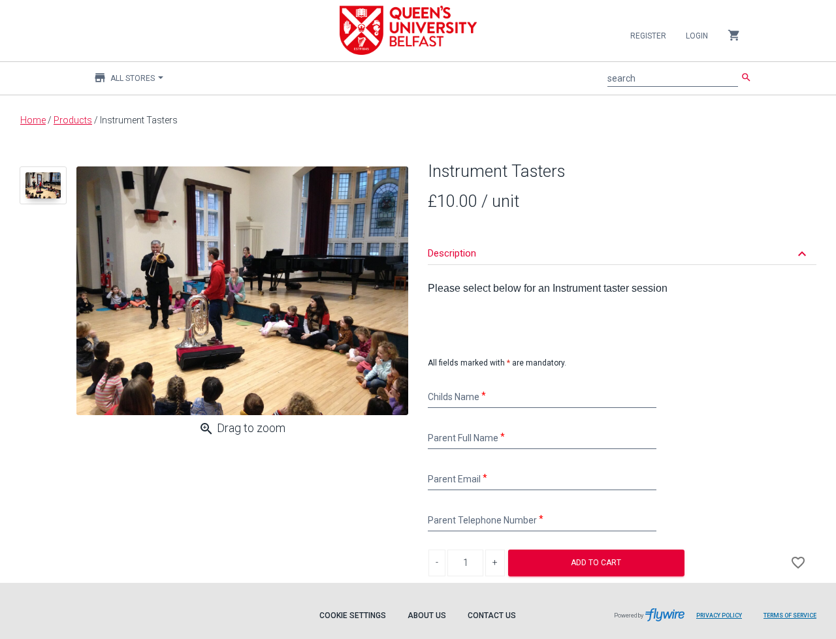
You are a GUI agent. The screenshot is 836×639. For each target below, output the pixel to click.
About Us (427, 615)
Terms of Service (790, 615)
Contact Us (492, 615)
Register (648, 35)
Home (33, 120)
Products (73, 120)
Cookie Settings (352, 615)
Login (697, 35)
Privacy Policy (719, 615)
